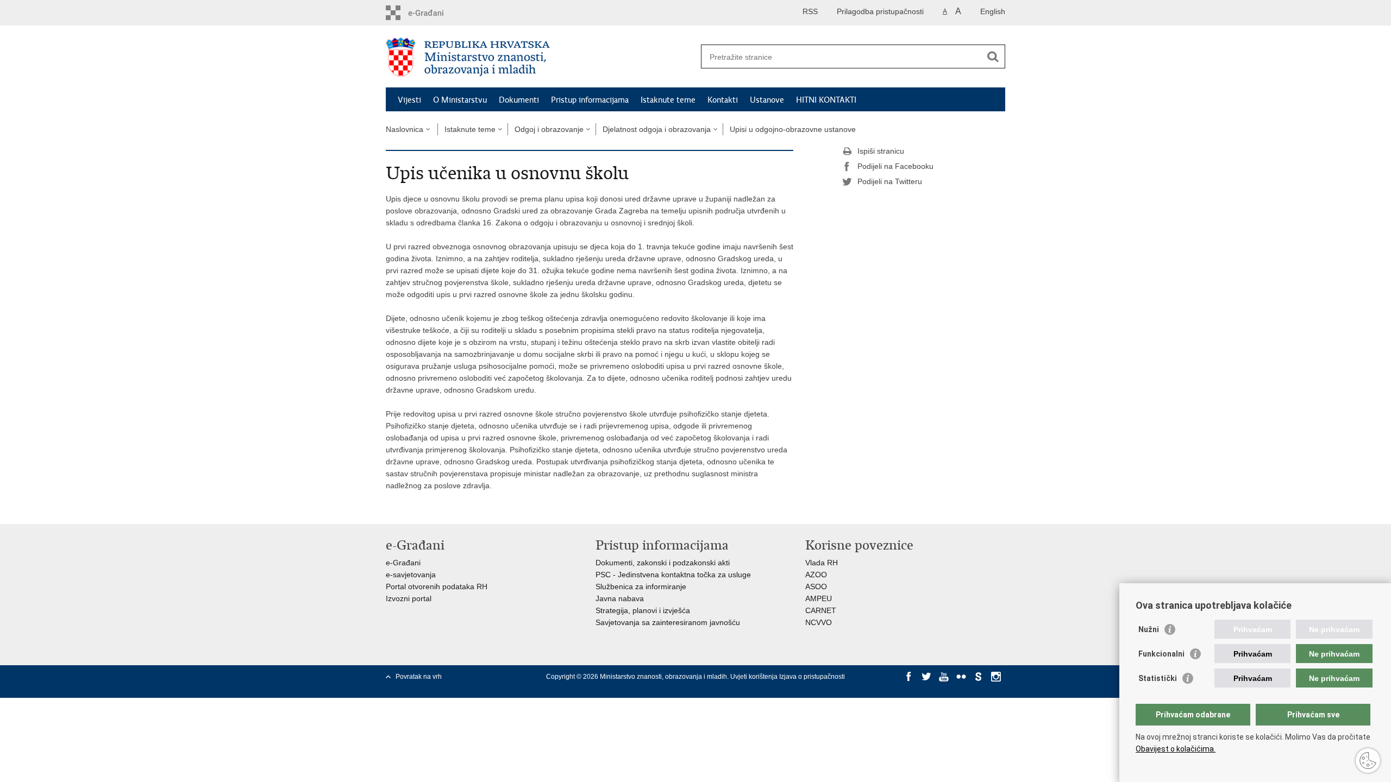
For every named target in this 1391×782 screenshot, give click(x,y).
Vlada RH (821, 562)
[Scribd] (978, 677)
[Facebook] (909, 677)
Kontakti (722, 100)
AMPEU (818, 598)
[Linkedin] (909, 686)
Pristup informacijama (590, 100)
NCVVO (818, 622)
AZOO (816, 574)
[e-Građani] (432, 12)
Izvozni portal (408, 598)
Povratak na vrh (419, 676)
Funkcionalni (1161, 653)
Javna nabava (620, 598)
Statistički (1157, 678)
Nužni (1148, 629)
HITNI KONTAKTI (826, 100)
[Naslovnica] (541, 57)
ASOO (816, 586)
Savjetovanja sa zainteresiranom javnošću (668, 622)
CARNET (820, 610)
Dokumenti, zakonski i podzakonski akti (663, 562)
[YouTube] (944, 677)
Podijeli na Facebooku (895, 166)
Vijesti (409, 100)
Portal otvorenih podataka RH (436, 586)
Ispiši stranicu (880, 151)
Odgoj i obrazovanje (549, 129)
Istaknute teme (668, 100)
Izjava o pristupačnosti (812, 676)
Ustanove (767, 100)
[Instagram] (996, 677)
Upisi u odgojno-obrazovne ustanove (793, 129)
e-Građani (403, 562)
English (992, 11)
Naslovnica (404, 129)
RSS (810, 11)
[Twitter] (926, 677)
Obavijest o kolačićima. (1175, 749)
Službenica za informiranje (641, 586)
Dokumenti (519, 100)
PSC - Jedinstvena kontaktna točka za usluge (673, 574)
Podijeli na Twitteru (889, 181)
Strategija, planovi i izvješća (643, 610)
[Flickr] (961, 677)
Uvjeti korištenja (754, 676)
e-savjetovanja (411, 574)
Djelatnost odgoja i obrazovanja (657, 129)
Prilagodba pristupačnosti (880, 11)
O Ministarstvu (460, 100)
